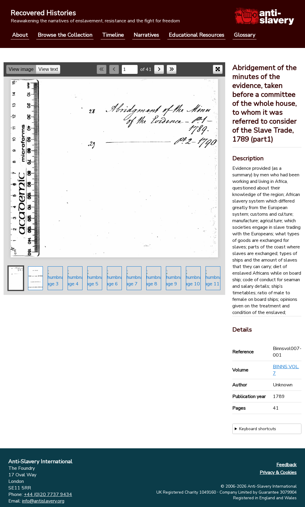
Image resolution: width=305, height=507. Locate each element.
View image (21, 69)
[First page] (102, 69)
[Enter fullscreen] (218, 69)
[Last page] (171, 69)
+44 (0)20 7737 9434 (48, 494)
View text (48, 69)
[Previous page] (114, 69)
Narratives (146, 34)
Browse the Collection (65, 34)
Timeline (113, 34)
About (20, 34)
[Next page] (159, 69)
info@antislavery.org (43, 501)
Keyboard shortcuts (257, 429)
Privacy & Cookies (278, 472)
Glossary (244, 34)
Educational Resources (196, 34)
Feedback (286, 464)
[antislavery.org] (264, 16)
